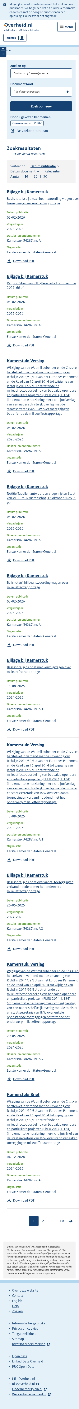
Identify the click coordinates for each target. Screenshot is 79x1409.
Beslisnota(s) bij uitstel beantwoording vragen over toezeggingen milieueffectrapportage (43, 200)
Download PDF (24, 261)
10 (62, 1221)
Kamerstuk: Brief (23, 1094)
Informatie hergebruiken (29, 1323)
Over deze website (25, 1290)
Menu (68, 27)
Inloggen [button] (11, 37)
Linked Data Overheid (27, 1361)
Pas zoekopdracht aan (32, 131)
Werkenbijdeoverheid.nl (29, 1394)
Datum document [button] (22, 171)
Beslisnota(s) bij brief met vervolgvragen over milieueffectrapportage (39, 669)
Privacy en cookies (25, 1328)
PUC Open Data (23, 1366)
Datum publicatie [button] (43, 166)
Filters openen (3, 47)
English (17, 1301)
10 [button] (26, 176)
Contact (17, 1295)
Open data (19, 1356)
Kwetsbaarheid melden (28, 1344)
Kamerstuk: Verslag (25, 360)
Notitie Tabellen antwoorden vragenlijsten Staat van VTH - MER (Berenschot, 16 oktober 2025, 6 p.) (41, 498)
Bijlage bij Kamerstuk (27, 191)
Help (15, 1306)
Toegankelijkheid (24, 1334)
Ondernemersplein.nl (27, 1389)
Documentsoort (21, 84)
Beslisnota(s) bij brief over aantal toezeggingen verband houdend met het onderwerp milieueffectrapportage (40, 886)
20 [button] (36, 176)
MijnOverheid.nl (23, 1379)
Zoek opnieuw (41, 106)
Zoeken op (18, 65)
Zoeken (17, 1311)
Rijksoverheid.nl (23, 1384)
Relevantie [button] (52, 171)
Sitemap (18, 1339)
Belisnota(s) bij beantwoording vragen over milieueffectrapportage (37, 584)
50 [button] (45, 176)
